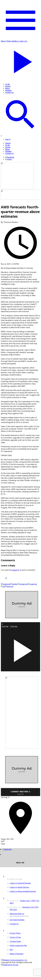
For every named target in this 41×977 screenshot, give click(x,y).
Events (7, 86)
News (7, 88)
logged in (15, 570)
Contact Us (9, 92)
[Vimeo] (8, 159)
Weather (8, 90)
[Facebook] (9, 157)
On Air (7, 84)
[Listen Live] (20, 649)
